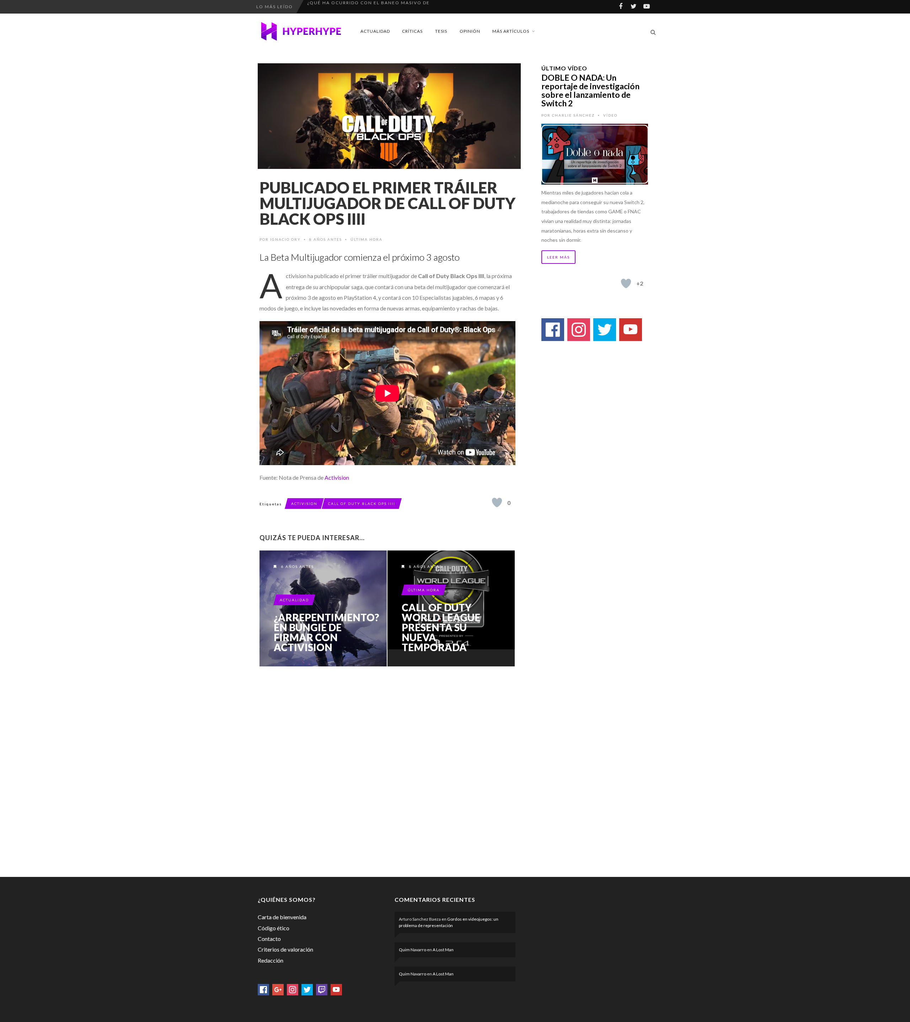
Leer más (558, 257)
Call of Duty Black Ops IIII (361, 503)
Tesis (441, 31)
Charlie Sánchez (573, 115)
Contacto (269, 938)
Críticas (412, 31)
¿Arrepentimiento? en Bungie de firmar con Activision (326, 632)
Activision (337, 477)
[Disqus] (387, 770)
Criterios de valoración (285, 949)
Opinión (470, 31)
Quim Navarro (412, 949)
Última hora (366, 239)
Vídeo (610, 115)
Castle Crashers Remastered (348, 6)
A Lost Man (443, 949)
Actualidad (375, 31)
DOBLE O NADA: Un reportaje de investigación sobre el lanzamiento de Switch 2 (590, 90)
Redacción (270, 960)
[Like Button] (497, 502)
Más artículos (510, 31)
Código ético (273, 928)
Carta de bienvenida (282, 917)
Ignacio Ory (285, 239)
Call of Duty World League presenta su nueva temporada (441, 627)
